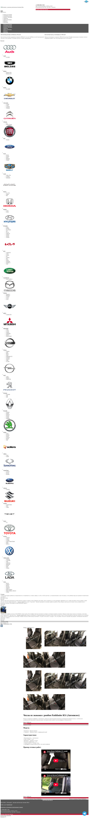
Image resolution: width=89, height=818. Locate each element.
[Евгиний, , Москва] (3, 613)
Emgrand (8, 177)
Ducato (7, 139)
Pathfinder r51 (9, 356)
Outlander (8, 333)
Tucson (7, 237)
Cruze (7, 105)
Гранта (7, 584)
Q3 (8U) (8, 57)
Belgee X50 (8, 72)
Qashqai (8, 357)
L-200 (7, 331)
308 (7, 395)
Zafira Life (8, 379)
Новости (5, 20)
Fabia (7, 433)
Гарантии (5, 18)
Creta (7, 227)
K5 (7, 256)
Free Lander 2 (9, 279)
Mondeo (8, 158)
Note (7, 355)
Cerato (7, 255)
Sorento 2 (8, 262)
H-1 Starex (8, 229)
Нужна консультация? (6, 815)
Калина (8, 587)
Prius (7, 542)
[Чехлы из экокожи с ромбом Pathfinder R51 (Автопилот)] (33, 648)
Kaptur (7, 415)
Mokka (7, 377)
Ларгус (7, 588)
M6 (7, 195)
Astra (7, 376)
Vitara (7, 507)
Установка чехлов (7, 15)
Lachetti (8, 106)
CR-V (7, 212)
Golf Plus (8, 562)
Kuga (7, 157)
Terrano (8, 358)
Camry (7, 538)
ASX (7, 329)
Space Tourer (9, 124)
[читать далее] (21, 601)
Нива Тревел (9, 589)
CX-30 (7, 296)
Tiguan (7, 568)
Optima (7, 257)
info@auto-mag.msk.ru (48, 800)
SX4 (7, 505)
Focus (7, 154)
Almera (7, 351)
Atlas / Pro (8, 175)
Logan (7, 417)
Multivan (8, 564)
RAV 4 (7, 543)
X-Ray (7, 592)
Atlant (7, 456)
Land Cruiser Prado (10, 541)
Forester (8, 489)
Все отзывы (3, 622)
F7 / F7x (8, 193)
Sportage (8, 261)
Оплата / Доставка (7, 17)
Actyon (7, 471)
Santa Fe (8, 233)
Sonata (7, 236)
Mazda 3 (8, 294)
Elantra (7, 228)
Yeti (7, 439)
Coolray (8, 176)
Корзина (3, 816)
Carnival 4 (8, 252)
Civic (7, 210)
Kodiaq (7, 434)
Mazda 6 (8, 295)
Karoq (7, 436)
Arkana (7, 412)
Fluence (8, 414)
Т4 (6, 522)
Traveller (8, 394)
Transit (7, 160)
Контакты (5, 22)
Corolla (7, 540)
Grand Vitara (9, 504)
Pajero (7, 334)
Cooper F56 (8, 314)
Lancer (7, 332)
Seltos (7, 260)
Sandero (8, 418)
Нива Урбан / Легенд (11, 590)
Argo (7, 455)
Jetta (7, 561)
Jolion (7, 194)
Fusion (7, 156)
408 (7, 396)
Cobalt (7, 104)
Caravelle (8, 560)
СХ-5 (7, 298)
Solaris (7, 234)
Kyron (7, 472)
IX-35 (7, 232)
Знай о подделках (7, 19)
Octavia (8, 437)
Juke (7, 352)
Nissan (24, 627)
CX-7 (7, 299)
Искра (7, 585)
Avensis (8, 537)
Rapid (7, 438)
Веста (7, 583)
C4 (6, 123)
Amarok (8, 559)
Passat (7, 565)
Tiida (7, 360)
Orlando (8, 108)
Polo (7, 566)
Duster (7, 413)
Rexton (7, 474)
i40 (7, 231)
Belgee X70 (8, 73)
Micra (7, 353)
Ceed (7, 253)
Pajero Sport (9, 336)
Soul (7, 263)
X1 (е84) (8, 89)
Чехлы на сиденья (7, 14)
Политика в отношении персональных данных (12, 807)
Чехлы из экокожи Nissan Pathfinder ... (34, 799)
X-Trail (7, 361)
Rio (7, 258)
